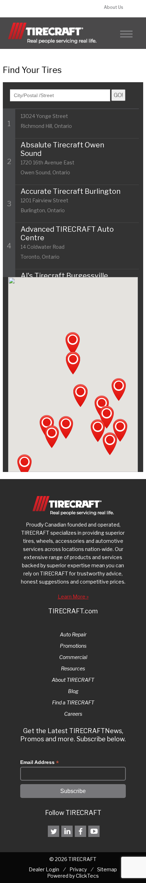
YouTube (94, 831)
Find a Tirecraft (43, 8)
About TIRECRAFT (73, 680)
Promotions (73, 646)
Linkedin (67, 831)
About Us (113, 7)
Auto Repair (73, 634)
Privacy (78, 869)
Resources (73, 668)
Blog (73, 691)
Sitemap (107, 869)
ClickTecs (87, 876)
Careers (73, 714)
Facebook (80, 831)
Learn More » (73, 597)
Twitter (53, 831)
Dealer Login (44, 869)
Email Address (39, 762)
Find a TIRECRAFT (73, 702)
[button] (98, 430)
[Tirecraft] (52, 33)
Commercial (73, 657)
